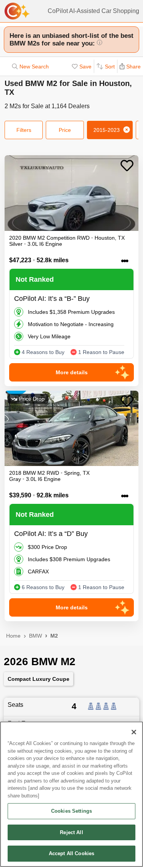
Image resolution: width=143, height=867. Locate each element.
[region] (71, 794)
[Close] (133, 732)
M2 (54, 636)
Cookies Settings (71, 811)
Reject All (71, 832)
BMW (35, 636)
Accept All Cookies (71, 853)
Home (13, 636)
